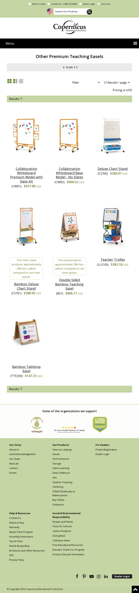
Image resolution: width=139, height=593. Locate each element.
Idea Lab (14, 463)
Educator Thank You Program (68, 549)
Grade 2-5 (71, 67)
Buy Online (58, 499)
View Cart (105, 4)
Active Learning (60, 468)
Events (13, 472)
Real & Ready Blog (19, 545)
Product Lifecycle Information (68, 554)
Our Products (60, 444)
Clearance (58, 504)
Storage (56, 463)
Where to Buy (38, 4)
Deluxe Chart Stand (113, 168)
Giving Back (58, 535)
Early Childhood (61, 472)
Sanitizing (57, 486)
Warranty (14, 527)
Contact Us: (56, 4)
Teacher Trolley (112, 259)
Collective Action (61, 540)
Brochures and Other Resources (27, 550)
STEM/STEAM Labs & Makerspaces (63, 493)
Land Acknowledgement (22, 454)
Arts (54, 477)
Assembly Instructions (21, 536)
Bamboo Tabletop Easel (26, 369)
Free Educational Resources (67, 545)
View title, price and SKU (21, 81)
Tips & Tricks (16, 541)
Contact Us (15, 518)
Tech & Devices (60, 458)
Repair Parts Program (21, 532)
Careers (13, 468)
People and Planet (62, 521)
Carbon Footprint (61, 531)
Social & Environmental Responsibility (66, 515)
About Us (14, 449)
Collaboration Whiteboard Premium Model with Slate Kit (26, 175)
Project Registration (106, 449)
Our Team (14, 458)
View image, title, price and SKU (9, 81)
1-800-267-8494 (70, 4)
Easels (56, 454)
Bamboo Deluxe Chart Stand (26, 286)
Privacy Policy (16, 559)
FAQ (11, 555)
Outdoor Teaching (62, 482)
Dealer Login (89, 4)
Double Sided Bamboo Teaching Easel (69, 284)
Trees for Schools (62, 526)
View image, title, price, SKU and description (15, 81)
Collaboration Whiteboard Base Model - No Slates (69, 172)
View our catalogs (62, 449)
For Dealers (102, 444)
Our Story (15, 444)
